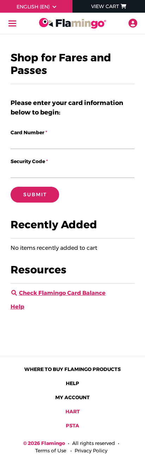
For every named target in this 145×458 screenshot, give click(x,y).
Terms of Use (50, 450)
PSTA (72, 425)
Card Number (27, 132)
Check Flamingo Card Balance (62, 293)
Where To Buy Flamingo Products (72, 369)
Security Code (28, 161)
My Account (72, 397)
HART (72, 411)
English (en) (33, 7)
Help (17, 306)
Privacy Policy (91, 450)
